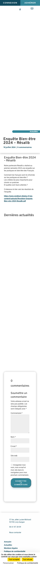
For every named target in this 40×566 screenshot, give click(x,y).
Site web (14, 456)
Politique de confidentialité (14, 551)
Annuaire (7, 542)
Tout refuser (27, 559)
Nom (13, 437)
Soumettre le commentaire (21, 482)
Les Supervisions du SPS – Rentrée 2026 (17, 232)
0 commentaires (24, 147)
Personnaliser (8, 563)
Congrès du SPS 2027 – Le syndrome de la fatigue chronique (17, 280)
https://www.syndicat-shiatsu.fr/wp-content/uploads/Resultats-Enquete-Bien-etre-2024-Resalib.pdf (18, 198)
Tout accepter (14, 559)
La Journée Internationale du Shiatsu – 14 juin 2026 (18, 327)
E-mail (14, 446)
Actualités (8, 545)
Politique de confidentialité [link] (27, 563)
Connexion (10, 3)
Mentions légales (11, 548)
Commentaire (16, 413)
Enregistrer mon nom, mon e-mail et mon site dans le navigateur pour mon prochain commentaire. (20, 470)
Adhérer (30, 3)
